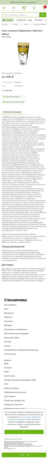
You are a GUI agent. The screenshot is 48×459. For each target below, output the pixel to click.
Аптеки (7, 342)
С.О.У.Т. (6, 447)
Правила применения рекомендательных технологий (20, 441)
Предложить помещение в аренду (21, 350)
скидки (7, 20)
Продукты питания (13, 404)
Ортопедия (9, 396)
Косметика (9, 376)
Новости (8, 317)
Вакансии (9, 313)
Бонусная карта (11, 337)
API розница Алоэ (9, 448)
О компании (10, 354)
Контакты (8, 321)
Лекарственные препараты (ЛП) (20, 380)
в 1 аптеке (8, 90)
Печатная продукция (14, 400)
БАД (30, 20)
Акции (7, 346)
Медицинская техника (15, 392)
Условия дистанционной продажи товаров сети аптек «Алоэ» (23, 446)
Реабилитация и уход (14, 409)
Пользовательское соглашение (13, 442)
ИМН (6, 372)
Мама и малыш (11, 388)
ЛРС (6, 384)
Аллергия (21, 20)
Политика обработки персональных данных (17, 443)
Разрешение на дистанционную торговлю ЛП (18, 445)
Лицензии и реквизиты (15, 329)
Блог (6, 309)
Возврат (8, 325)
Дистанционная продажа (16, 333)
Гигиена (38, 20)
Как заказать (10, 305)
